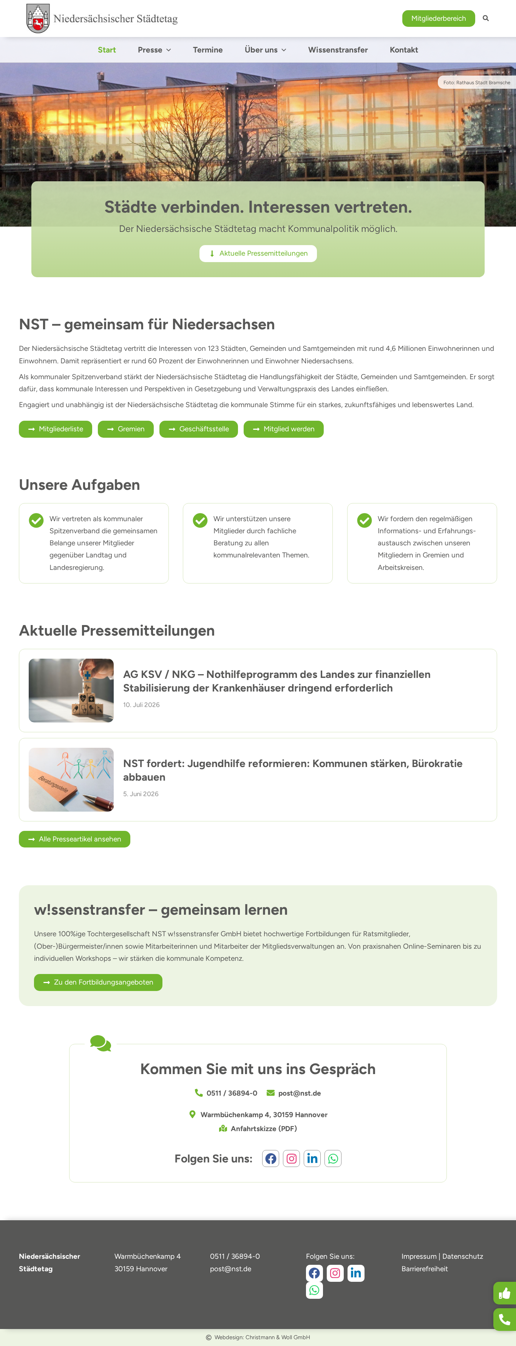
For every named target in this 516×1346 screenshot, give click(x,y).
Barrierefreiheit (425, 1268)
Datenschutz (462, 1256)
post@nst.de (230, 1268)
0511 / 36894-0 (235, 1256)
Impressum (419, 1256)
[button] (438, 18)
